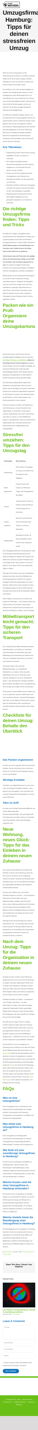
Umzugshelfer (8, 1252)
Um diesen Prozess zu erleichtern (14, 360)
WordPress (19, 1404)
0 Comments (16, 1314)
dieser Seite (7, 1053)
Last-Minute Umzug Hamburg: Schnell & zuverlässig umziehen (19, 1295)
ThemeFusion (7, 1402)
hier (10, 1065)
